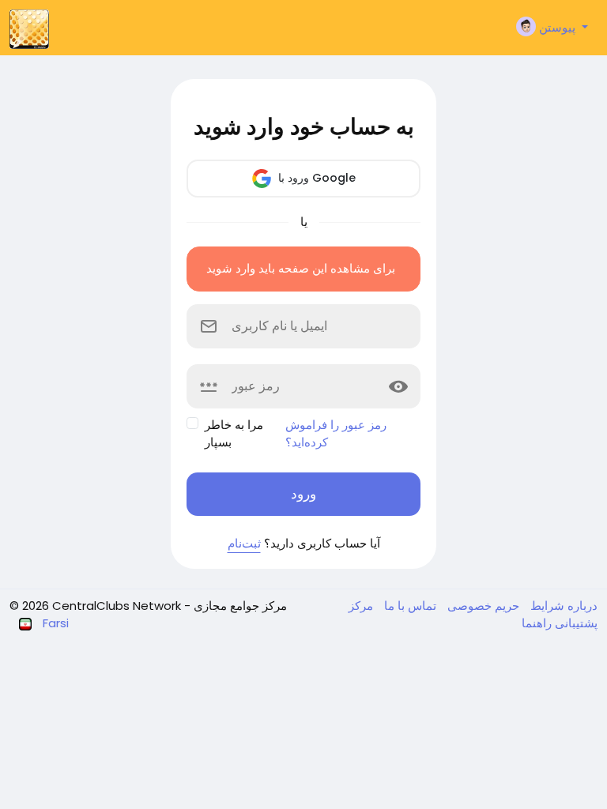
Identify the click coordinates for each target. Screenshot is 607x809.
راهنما (537, 623)
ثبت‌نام (244, 543)
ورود (303, 493)
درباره (581, 605)
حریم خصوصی (481, 605)
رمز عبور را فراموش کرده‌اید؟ (335, 433)
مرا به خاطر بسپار (234, 433)
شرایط (545, 605)
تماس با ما (408, 605)
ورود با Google (315, 178)
